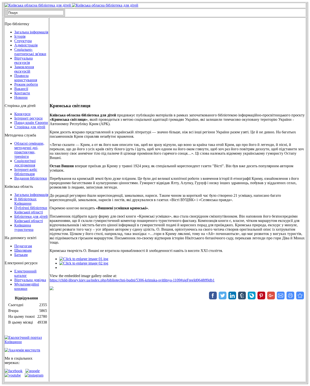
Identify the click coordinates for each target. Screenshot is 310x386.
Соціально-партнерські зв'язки (30, 51)
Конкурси (22, 114)
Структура (23, 41)
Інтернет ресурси (28, 118)
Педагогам (23, 246)
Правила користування (25, 78)
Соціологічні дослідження (25, 163)
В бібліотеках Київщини (25, 201)
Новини (21, 97)
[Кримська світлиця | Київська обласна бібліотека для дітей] (300, 295)
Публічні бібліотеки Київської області (30, 210)
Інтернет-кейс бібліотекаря (25, 171)
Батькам (21, 255)
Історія (19, 36)
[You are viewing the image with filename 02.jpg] (83, 263)
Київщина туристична (23, 227)
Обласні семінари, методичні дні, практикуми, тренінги (29, 150)
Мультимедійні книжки (26, 286)
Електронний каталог (25, 273)
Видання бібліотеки (30, 178)
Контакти (22, 93)
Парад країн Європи (31, 123)
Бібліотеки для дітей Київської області (31, 218)
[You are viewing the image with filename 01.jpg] (83, 259)
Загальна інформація (31, 32)
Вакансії (21, 89)
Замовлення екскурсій (24, 69)
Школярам (22, 250)
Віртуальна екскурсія (23, 60)
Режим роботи (26, 84)
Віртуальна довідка (30, 280)
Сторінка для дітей (29, 127)
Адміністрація (26, 45)
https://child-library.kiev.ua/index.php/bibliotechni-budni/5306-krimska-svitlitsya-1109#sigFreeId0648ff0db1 (132, 280)
